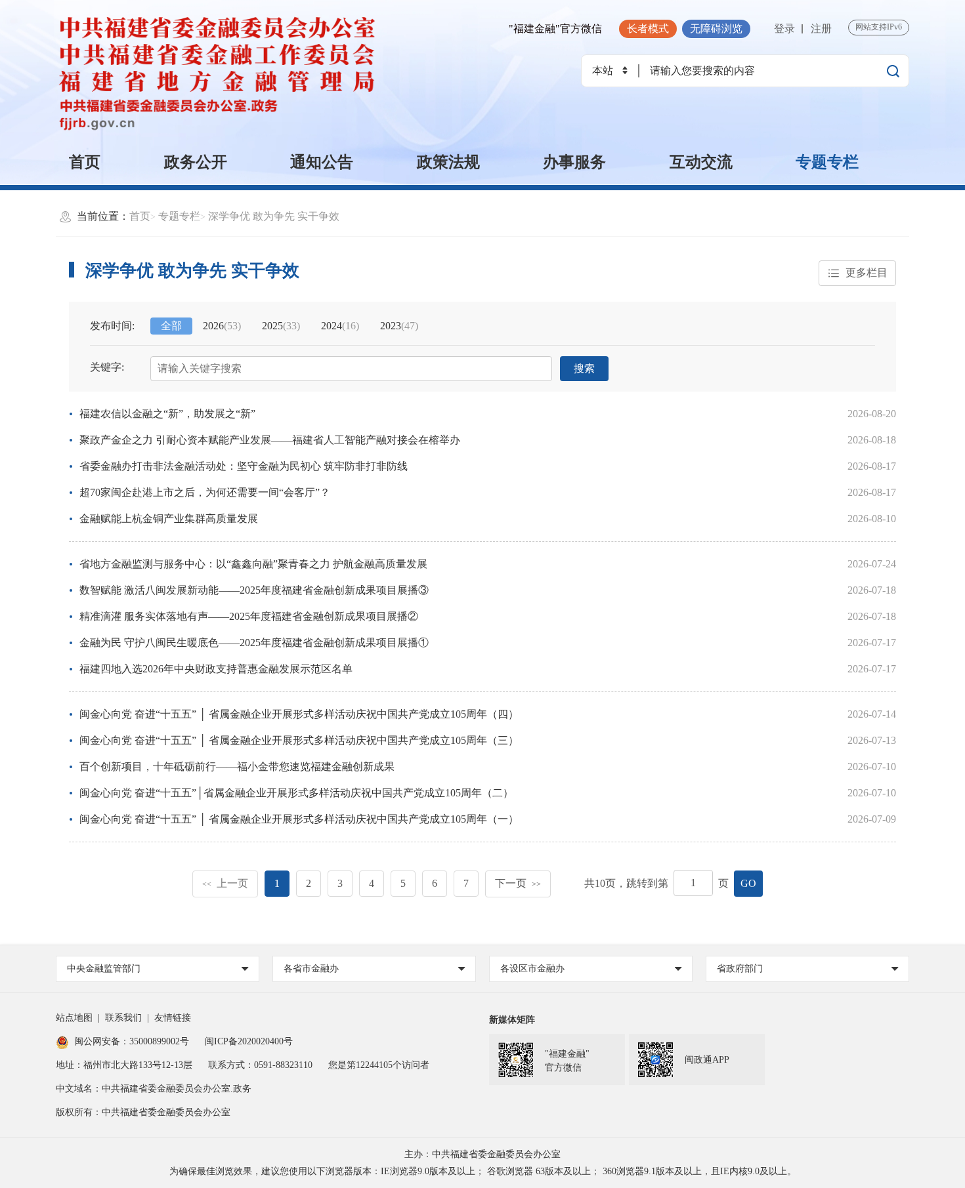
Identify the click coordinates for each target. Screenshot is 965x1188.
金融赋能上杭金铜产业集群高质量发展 (168, 518)
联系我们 (123, 1018)
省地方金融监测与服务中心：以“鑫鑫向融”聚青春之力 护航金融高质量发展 (253, 563)
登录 (784, 28)
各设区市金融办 (532, 968)
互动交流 (701, 162)
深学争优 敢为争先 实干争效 (273, 216)
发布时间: (112, 325)
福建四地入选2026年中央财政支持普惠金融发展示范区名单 (216, 668)
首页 (84, 162)
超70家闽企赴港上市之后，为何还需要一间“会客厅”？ (204, 492)
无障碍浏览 (716, 28)
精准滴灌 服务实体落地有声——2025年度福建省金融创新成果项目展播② (248, 616)
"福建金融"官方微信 (555, 28)
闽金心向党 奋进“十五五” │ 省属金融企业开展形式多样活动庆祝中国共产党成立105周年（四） (299, 714)
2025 (281, 325)
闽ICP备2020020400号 (249, 1041)
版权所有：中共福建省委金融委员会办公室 (143, 1112)
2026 (222, 325)
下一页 (518, 883)
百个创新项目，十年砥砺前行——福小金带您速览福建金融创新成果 (237, 766)
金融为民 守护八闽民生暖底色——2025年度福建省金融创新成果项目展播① (254, 642)
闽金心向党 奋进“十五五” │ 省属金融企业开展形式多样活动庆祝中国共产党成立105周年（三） (299, 740)
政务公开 (195, 162)
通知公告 (321, 162)
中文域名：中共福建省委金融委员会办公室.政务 (153, 1089)
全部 (171, 325)
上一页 (225, 883)
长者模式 (648, 28)
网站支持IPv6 (878, 26)
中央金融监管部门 (103, 968)
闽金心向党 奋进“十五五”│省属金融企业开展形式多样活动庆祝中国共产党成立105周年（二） (296, 792)
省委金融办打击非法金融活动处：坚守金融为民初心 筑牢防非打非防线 (243, 466)
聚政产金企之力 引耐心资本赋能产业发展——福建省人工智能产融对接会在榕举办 (269, 439)
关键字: (107, 367)
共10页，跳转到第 (626, 883)
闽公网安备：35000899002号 (131, 1041)
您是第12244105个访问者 (378, 1065)
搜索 (584, 368)
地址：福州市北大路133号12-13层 (124, 1065)
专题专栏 (827, 162)
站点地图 (74, 1018)
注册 (821, 28)
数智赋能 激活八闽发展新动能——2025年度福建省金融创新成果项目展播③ (254, 590)
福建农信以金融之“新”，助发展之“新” (167, 413)
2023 (399, 325)
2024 (340, 325)
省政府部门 (740, 968)
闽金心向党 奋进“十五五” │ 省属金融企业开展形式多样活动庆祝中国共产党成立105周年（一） (299, 819)
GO (748, 883)
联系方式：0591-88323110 (260, 1065)
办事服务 (574, 162)
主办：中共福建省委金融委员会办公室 (482, 1154)
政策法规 (448, 162)
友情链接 (172, 1018)
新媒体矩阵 (512, 1020)
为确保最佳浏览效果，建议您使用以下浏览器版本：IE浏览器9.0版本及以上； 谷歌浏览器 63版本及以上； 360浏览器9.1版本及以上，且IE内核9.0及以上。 (482, 1171)
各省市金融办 (311, 968)
